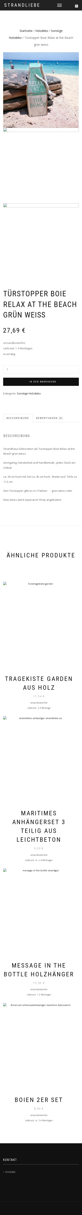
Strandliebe (22, 5)
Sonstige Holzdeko (29, 393)
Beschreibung (18, 418)
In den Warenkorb (42, 381)
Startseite (26, 31)
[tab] (18, 418)
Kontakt (10, 1172)
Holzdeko (41, 31)
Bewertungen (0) (49, 418)
